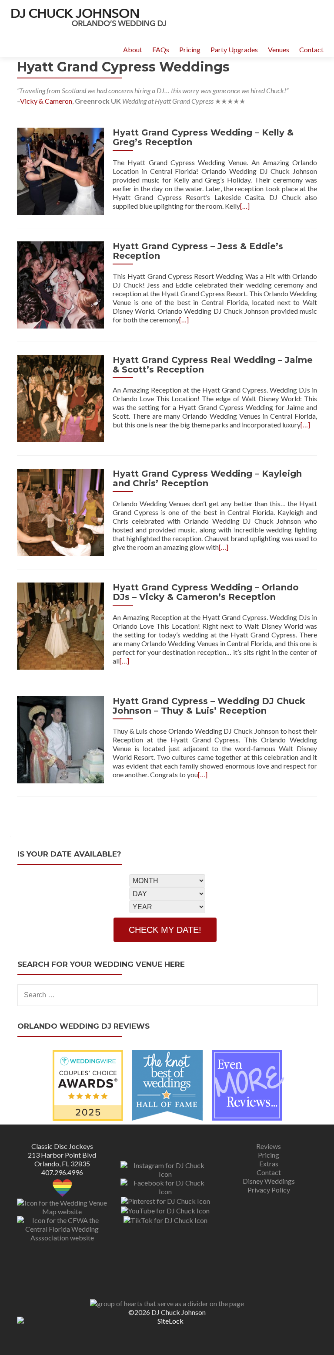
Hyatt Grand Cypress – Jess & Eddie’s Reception (198, 251)
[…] (245, 206)
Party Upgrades (234, 49)
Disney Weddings (269, 1181)
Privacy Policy (268, 1190)
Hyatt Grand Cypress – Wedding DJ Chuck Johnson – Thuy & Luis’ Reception (209, 706)
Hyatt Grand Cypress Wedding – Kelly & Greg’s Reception (203, 137)
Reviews (268, 1146)
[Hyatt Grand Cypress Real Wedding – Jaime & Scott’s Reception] (60, 397)
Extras (268, 1163)
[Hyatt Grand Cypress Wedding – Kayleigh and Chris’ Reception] (60, 511)
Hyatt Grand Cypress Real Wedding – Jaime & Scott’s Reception (213, 365)
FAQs (160, 49)
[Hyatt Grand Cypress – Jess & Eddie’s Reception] (60, 284)
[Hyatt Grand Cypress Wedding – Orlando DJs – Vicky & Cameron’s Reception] (60, 625)
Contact (311, 49)
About (132, 49)
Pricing (189, 49)
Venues (278, 49)
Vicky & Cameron (46, 101)
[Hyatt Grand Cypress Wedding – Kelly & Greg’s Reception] (60, 170)
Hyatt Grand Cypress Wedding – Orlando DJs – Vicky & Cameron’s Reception (206, 592)
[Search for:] (167, 995)
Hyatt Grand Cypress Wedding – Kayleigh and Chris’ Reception (207, 478)
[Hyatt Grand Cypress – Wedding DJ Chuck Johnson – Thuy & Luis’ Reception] (60, 739)
